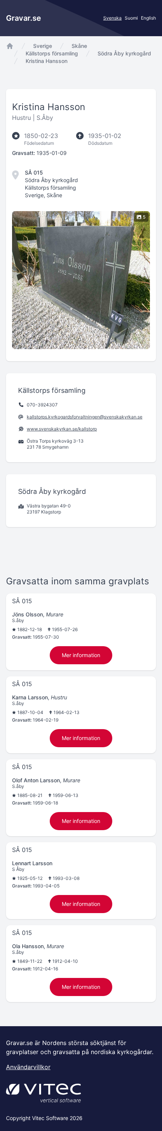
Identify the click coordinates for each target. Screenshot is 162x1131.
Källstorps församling (52, 53)
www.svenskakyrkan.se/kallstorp (62, 429)
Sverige (42, 46)
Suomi (131, 18)
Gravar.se (23, 18)
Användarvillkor (28, 1067)
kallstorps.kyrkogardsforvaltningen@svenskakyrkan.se (84, 417)
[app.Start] (10, 46)
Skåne (79, 46)
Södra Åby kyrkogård (124, 53)
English (148, 18)
